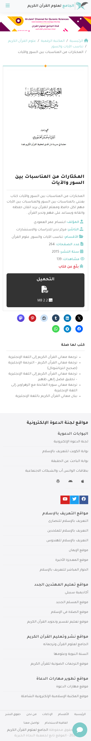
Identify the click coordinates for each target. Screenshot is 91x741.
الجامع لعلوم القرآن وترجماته (65, 644)
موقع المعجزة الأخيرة (71, 560)
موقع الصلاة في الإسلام (69, 612)
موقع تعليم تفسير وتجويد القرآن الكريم (57, 622)
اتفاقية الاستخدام (56, 723)
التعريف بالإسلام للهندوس (67, 541)
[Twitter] (74, 500)
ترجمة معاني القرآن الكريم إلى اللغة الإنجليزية (42, 357)
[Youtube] (65, 500)
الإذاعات (47, 714)
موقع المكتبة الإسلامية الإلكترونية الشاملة (54, 697)
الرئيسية (80, 714)
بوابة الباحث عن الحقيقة (69, 461)
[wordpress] (58, 482)
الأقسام (63, 714)
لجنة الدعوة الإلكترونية (71, 442)
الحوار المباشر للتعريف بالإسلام (64, 570)
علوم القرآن (20, 237)
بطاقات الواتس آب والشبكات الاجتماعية (56, 471)
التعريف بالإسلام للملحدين (67, 531)
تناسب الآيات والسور (47, 237)
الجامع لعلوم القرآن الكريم (27, 730)
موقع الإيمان (78, 550)
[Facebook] (83, 500)
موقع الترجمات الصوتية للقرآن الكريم (59, 664)
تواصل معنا (31, 723)
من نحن (31, 714)
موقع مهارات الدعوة (72, 687)
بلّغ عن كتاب (69, 267)
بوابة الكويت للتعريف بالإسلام (65, 452)
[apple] (83, 482)
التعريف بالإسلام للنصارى (68, 521)
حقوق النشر (13, 714)
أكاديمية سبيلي (76, 593)
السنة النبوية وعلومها (71, 654)
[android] (71, 482)
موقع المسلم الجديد (72, 602)
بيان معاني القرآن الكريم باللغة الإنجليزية (46, 396)
